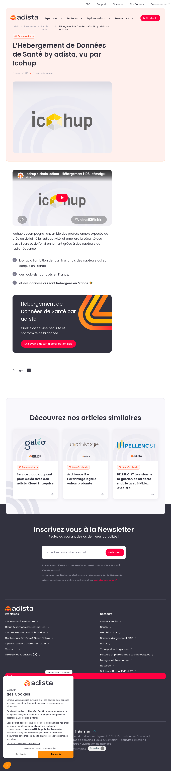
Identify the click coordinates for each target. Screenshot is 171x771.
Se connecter (159, 4)
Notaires (105, 665)
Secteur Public (109, 621)
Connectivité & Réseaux (20, 621)
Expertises (51, 18)
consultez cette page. (104, 580)
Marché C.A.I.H (108, 632)
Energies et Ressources (114, 660)
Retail (103, 643)
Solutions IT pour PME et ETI (116, 671)
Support (101, 4)
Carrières (118, 4)
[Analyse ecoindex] (97, 750)
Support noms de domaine (23, 693)
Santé (104, 627)
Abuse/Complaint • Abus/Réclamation (120, 740)
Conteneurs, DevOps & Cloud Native (27, 638)
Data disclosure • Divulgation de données (85, 743)
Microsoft (11, 649)
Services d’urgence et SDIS (116, 638)
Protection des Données (133, 736)
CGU (111, 736)
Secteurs (72, 18)
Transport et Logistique (114, 649)
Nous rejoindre (15, 700)
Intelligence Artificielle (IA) (21, 654)
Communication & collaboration (25, 632)
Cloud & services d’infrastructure (25, 627)
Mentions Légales (94, 736)
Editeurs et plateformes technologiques (125, 654)
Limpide (81, 749)
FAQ (88, 4)
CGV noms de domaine (78, 740)
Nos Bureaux (137, 4)
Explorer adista (96, 18)
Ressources (122, 18)
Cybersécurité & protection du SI (25, 643)
